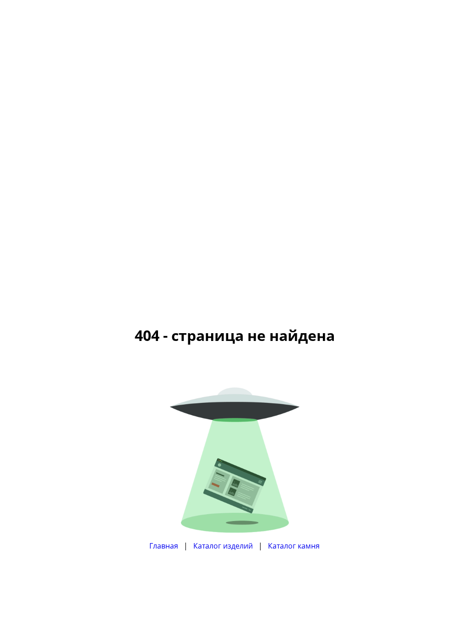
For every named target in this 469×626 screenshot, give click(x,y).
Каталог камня (294, 546)
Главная (163, 546)
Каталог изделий (223, 546)
